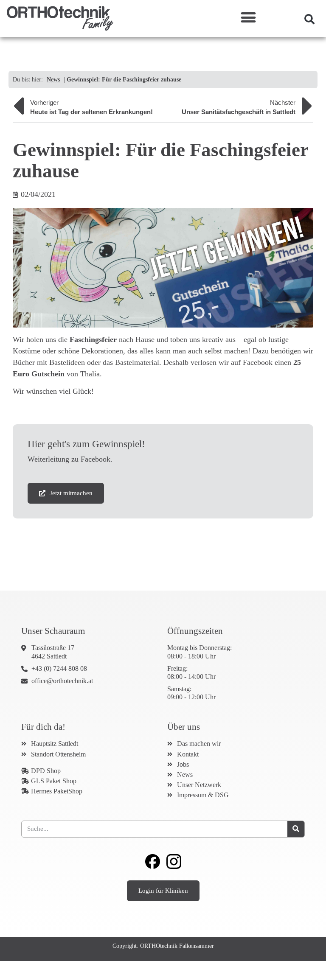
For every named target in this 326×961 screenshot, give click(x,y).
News (53, 79)
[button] (248, 17)
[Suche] (295, 829)
